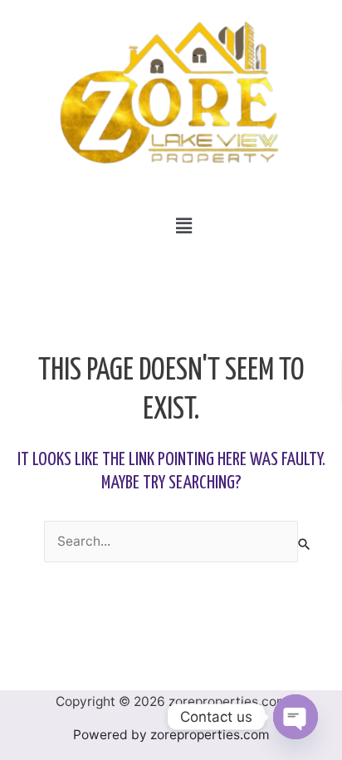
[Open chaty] (295, 716)
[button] (183, 225)
